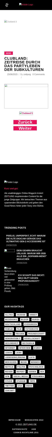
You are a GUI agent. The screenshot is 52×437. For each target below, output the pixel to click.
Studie (9, 381)
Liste (32, 357)
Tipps (32, 381)
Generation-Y (12, 339)
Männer (35, 362)
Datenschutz (19, 429)
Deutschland (13, 324)
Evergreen (30, 324)
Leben (8, 353)
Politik (21, 367)
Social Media (20, 376)
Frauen (20, 334)
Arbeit (33, 315)
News (8, 53)
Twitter (9, 386)
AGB (33, 429)
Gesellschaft (32, 339)
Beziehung (11, 320)
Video (29, 386)
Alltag (9, 315)
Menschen (11, 362)
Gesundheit (11, 343)
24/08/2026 (11, 245)
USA (20, 386)
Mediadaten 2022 (34, 420)
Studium (21, 381)
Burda (36, 320)
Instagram (28, 343)
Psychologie (36, 367)
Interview (24, 348)
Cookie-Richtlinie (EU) (26, 433)
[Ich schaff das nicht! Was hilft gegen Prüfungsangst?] (10, 280)
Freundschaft (36, 334)
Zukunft (10, 391)
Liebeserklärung (15, 357)
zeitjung (27, 74)
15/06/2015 (12, 74)
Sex (42, 372)
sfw (7, 376)
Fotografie (31, 329)
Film (19, 329)
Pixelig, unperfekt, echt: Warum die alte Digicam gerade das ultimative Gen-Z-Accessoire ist (25, 239)
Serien (32, 372)
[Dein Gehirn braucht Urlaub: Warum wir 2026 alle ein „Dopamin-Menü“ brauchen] (9, 252)
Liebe (19, 353)
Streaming (38, 376)
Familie (9, 329)
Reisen (9, 372)
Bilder (24, 320)
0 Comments (38, 74)
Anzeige (21, 315)
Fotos (8, 334)
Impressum (15, 420)
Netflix (9, 367)
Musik (24, 362)
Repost (21, 372)
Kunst (37, 348)
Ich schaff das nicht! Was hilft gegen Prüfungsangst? (31, 278)
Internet (10, 348)
